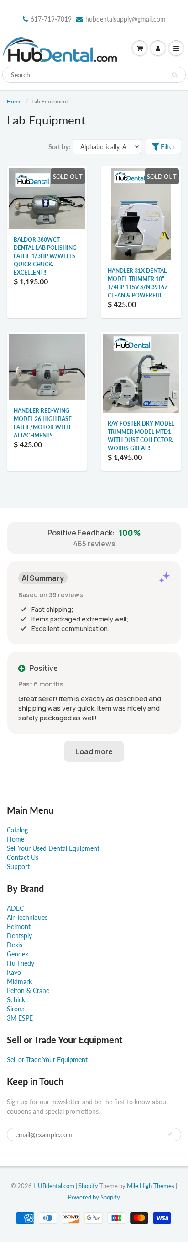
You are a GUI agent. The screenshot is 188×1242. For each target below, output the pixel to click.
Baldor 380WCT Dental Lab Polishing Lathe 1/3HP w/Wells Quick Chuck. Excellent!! (45, 256)
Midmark (19, 981)
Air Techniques (27, 917)
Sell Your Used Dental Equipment (53, 848)
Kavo (14, 972)
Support (18, 866)
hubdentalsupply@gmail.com (125, 19)
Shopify (88, 1185)
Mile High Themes (150, 1185)
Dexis (14, 945)
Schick (16, 1000)
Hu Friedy (20, 963)
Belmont (19, 926)
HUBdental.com (53, 1185)
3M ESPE (20, 1018)
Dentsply (19, 936)
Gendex (17, 954)
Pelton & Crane (28, 990)
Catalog (17, 830)
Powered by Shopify (94, 1197)
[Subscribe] (170, 1134)
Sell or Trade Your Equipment (47, 1060)
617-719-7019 (51, 19)
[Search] (175, 75)
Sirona (16, 1009)
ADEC (15, 908)
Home (14, 101)
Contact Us (22, 857)
